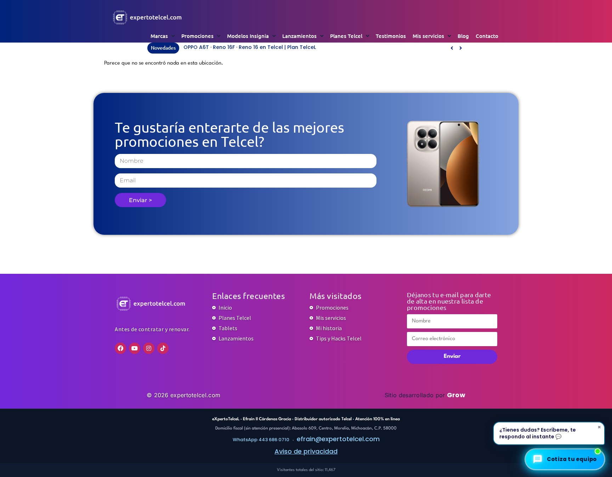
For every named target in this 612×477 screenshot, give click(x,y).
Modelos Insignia (248, 35)
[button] (460, 48)
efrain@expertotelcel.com (338, 438)
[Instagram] (148, 348)
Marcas (159, 35)
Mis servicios (428, 35)
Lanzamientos (299, 35)
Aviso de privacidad (306, 451)
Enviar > (140, 200)
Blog (463, 35)
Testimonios (391, 35)
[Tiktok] (163, 348)
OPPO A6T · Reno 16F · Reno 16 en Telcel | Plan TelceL (249, 47)
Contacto (487, 35)
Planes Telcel (346, 35)
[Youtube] (134, 348)
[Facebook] (120, 348)
